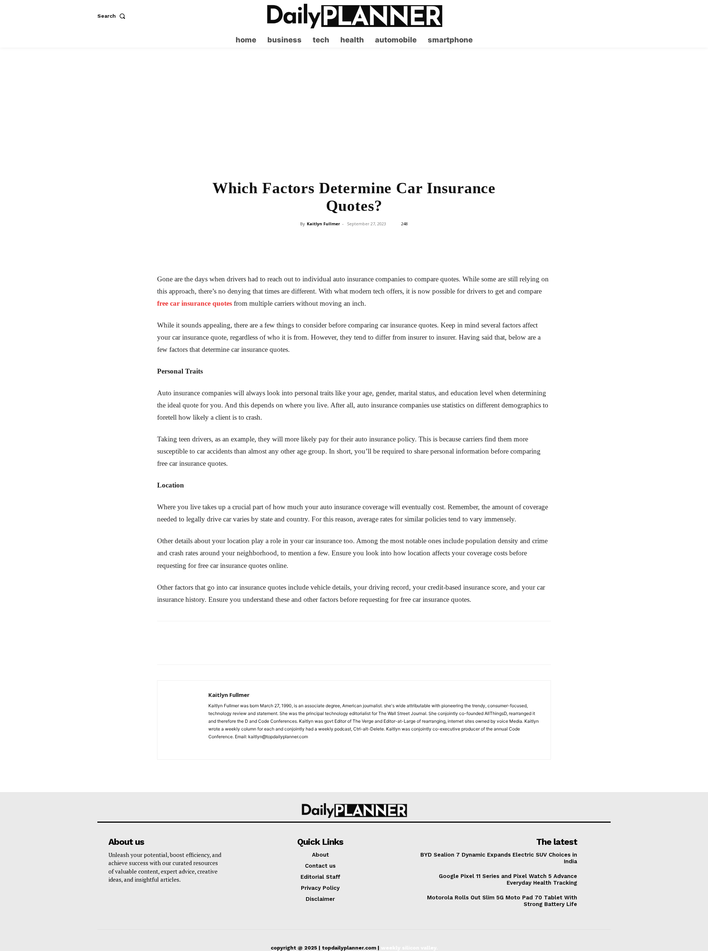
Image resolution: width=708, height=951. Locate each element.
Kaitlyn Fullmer (323, 223)
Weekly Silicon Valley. (409, 948)
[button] (112, 16)
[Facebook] (302, 240)
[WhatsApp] (353, 240)
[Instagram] (591, 16)
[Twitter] (605, 16)
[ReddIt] (387, 240)
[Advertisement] (354, 118)
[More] (405, 240)
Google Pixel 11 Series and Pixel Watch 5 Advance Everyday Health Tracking (508, 879)
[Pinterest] (336, 240)
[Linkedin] (370, 240)
